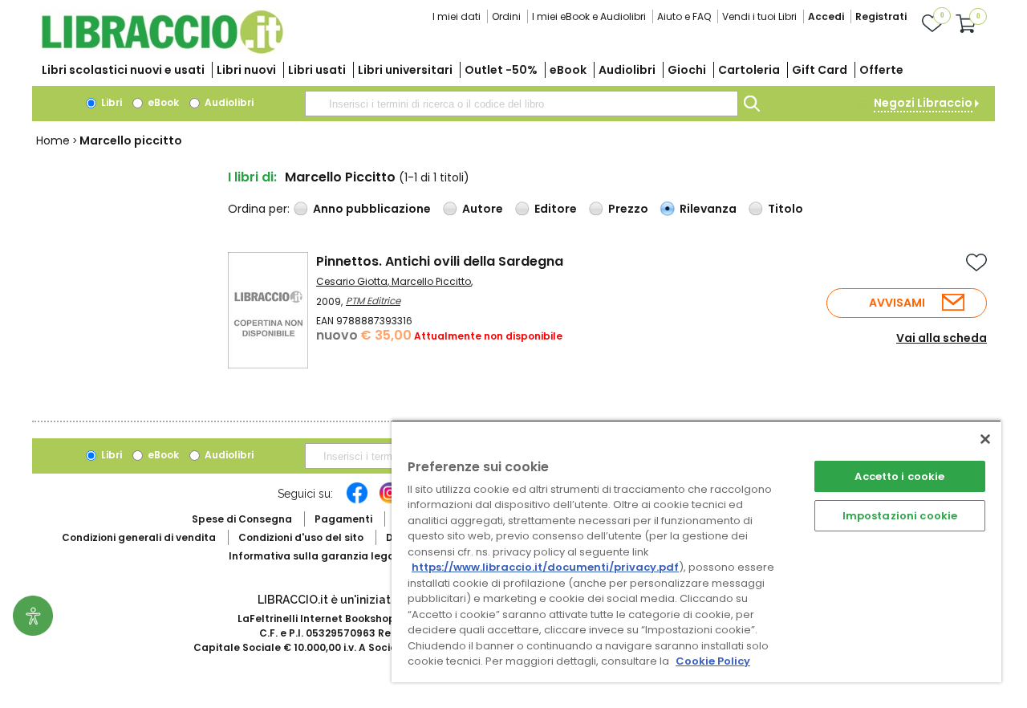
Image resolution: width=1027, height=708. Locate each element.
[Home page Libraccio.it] (162, 50)
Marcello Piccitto (431, 281)
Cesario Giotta (352, 281)
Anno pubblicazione (372, 209)
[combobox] (521, 103)
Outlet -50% (501, 70)
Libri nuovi (246, 70)
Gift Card (819, 70)
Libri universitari (405, 70)
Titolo (785, 209)
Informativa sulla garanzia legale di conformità (353, 556)
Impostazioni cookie (899, 515)
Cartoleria (749, 70)
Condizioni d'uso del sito (300, 537)
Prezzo (628, 209)
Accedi (826, 16)
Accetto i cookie (899, 476)
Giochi (687, 70)
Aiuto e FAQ (684, 16)
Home (53, 140)
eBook (568, 70)
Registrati (881, 16)
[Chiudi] (985, 439)
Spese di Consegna (242, 519)
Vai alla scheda (941, 338)
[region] (696, 551)
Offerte (881, 70)
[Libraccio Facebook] (357, 501)
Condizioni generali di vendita (139, 537)
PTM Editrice (373, 300)
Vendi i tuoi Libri (759, 16)
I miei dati (456, 16)
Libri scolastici (123, 70)
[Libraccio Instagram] (390, 501)
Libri (110, 102)
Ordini (506, 16)
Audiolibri (627, 70)
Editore (555, 209)
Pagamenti (343, 519)
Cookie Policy (713, 661)
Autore (482, 209)
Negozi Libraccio (923, 103)
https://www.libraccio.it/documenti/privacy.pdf (545, 567)
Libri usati (317, 70)
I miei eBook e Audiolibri (589, 16)
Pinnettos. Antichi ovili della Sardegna (439, 261)
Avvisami (897, 303)
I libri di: (252, 177)
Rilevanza (708, 209)
